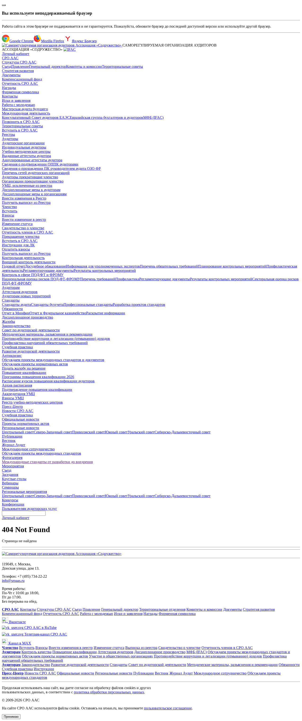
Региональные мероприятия (24, 492)
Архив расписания (17, 385)
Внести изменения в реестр (71, 648)
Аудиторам (11, 288)
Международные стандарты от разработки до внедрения (47, 462)
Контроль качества (36, 652)
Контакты (10, 96)
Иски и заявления (16, 100)
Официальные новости (20, 419)
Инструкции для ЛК (18, 245)
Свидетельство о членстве (23, 228)
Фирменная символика (20, 92)
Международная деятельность (26, 113)
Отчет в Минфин (15, 313)
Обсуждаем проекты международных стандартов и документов (53, 360)
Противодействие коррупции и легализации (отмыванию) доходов (56, 339)
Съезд (6, 66)
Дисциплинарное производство (27, 317)
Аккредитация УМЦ (18, 394)
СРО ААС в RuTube (40, 628)
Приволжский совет (88, 432)
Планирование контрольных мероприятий (232, 266)
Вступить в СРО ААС (20, 130)
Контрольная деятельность (23, 258)
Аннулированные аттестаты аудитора (32, 160)
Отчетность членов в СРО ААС (27, 232)
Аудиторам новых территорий (26, 296)
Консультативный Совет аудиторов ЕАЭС (36, 117)
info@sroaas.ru (13, 581)
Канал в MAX (19, 643)
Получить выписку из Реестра (26, 203)
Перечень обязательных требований (169, 266)
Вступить (9, 211)
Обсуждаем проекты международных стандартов (41, 453)
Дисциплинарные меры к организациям (34, 194)
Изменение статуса (17, 224)
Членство (9, 207)
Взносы (8, 215)
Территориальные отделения (162, 609)
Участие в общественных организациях (121, 656)
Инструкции (44, 669)
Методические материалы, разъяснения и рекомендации (47, 334)
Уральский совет (141, 432)
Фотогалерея (12, 458)
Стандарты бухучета (47, 305)
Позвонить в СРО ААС (21, 122)
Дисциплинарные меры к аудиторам (31, 190)
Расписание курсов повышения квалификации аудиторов (48, 381)
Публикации (12, 436)
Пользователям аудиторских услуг (29, 509)
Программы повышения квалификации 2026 (38, 377)
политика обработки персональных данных (109, 692)
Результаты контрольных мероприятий (105, 271)
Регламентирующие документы (48, 271)
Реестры (8, 134)
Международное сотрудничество (28, 449)
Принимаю (11, 716)
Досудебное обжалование (45, 266)
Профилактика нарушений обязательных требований (45, 343)
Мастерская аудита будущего (25, 109)
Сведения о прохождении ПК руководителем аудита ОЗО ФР (51, 168)
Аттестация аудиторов (20, 292)
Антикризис (12, 356)
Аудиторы (10, 139)
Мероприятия (13, 466)
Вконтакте (17, 622)
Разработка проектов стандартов (139, 305)
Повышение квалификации (24, 373)
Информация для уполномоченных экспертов (103, 266)
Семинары (10, 487)
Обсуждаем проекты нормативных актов (35, 364)
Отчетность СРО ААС (20, 83)
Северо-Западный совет (53, 432)
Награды (9, 88)
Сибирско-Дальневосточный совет (182, 432)
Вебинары (10, 483)
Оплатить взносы (16, 249)
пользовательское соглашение (168, 708)
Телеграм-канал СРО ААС (45, 634)
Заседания (10, 475)
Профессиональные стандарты (88, 305)
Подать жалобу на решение (24, 368)
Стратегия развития (18, 71)
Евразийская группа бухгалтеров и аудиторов (106, 117)
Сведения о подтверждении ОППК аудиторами (40, 164)
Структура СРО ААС (19, 62)
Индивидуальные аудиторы (24, 147)
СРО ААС (10, 58)
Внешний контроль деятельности (28, 262)
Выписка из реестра (141, 648)
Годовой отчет (13, 266)
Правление (20, 66)
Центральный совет (18, 432)
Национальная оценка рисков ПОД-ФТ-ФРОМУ (41, 279)
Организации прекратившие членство (32, 181)
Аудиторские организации (23, 143)
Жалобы (8, 322)
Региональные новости (20, 428)
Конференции (13, 504)
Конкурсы (10, 500)
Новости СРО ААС (17, 411)
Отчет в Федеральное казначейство (57, 313)
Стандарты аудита (16, 305)
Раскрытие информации (105, 313)
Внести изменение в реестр (24, 220)
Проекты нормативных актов (25, 424)
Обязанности (12, 309)
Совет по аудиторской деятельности (31, 330)
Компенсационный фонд (22, 79)
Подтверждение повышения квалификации (37, 390)
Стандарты (11, 300)
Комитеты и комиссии (84, 66)
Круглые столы (14, 479)
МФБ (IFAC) (153, 117)
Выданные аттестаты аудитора (26, 156)
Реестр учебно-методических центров (32, 402)
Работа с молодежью (18, 105)
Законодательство (16, 326)
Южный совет (116, 432)
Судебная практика (17, 347)
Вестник (9, 441)
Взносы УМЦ (13, 398)
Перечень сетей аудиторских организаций (36, 173)
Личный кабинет (15, 54)
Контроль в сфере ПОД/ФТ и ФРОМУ (32, 275)
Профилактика (127, 279)
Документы (11, 75)
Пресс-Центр (12, 407)
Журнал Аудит (13, 445)
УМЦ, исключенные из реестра (27, 185)
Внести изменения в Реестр (24, 198)
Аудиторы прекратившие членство (30, 177)
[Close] (4, 5)
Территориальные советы (122, 66)
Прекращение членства (20, 237)
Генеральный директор (47, 66)
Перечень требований (97, 279)
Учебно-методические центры (26, 151)
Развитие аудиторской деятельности (31, 351)
